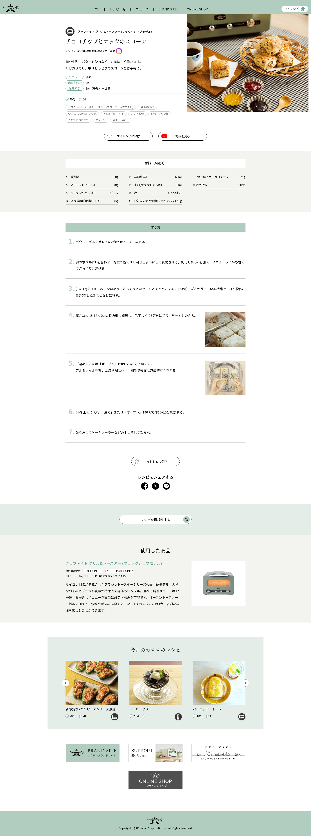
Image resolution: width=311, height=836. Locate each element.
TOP (96, 9)
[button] (65, 683)
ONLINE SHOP (197, 9)
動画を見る (182, 136)
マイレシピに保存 (128, 136)
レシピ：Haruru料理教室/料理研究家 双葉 (90, 51)
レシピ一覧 (117, 9)
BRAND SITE (167, 9)
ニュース (142, 9)
